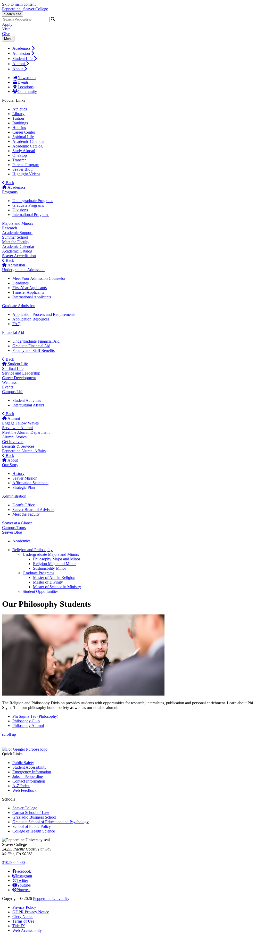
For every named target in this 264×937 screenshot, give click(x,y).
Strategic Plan (23, 487)
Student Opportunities (40, 591)
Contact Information (28, 781)
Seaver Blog (22, 169)
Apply (7, 24)
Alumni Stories (14, 437)
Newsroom (27, 77)
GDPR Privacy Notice (30, 912)
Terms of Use (23, 921)
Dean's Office (23, 505)
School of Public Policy (31, 826)
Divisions (20, 210)
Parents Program (25, 164)
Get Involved (12, 441)
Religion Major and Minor (54, 563)
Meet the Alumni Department (26, 432)
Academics (21, 48)
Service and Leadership (21, 373)
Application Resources (30, 319)
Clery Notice (22, 916)
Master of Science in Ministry (57, 587)
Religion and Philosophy (32, 550)
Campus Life (12, 391)
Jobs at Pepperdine (27, 776)
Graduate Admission (18, 305)
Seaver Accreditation (19, 256)
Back (9, 182)
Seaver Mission (24, 478)
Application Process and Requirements (43, 314)
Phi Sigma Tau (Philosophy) (35, 716)
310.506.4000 (13, 862)
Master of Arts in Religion (54, 577)
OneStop (19, 155)
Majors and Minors (17, 223)
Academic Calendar (28, 141)
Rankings (20, 123)
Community (27, 91)
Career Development (19, 378)
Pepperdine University (51, 898)
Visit (6, 29)
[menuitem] (137, 48)
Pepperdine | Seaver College (25, 9)
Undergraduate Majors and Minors (51, 554)
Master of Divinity (48, 582)
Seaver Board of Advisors (33, 509)
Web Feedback (24, 790)
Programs (10, 192)
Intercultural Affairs (28, 405)
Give (6, 33)
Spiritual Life (23, 137)
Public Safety (23, 762)
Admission (21, 53)
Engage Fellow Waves (20, 423)
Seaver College (24, 808)
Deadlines (20, 283)
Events (23, 82)
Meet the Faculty (15, 242)
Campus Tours (14, 527)
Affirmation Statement (30, 483)
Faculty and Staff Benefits (33, 350)
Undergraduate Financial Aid (36, 341)
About (18, 69)
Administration (14, 496)
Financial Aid (13, 332)
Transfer (19, 160)
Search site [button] (12, 14)
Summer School (15, 237)
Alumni (19, 64)
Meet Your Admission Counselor (38, 278)
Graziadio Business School (34, 817)
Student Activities (26, 400)
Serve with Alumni (17, 428)
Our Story (10, 465)
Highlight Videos (26, 174)
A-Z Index (21, 786)
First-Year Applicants (29, 287)
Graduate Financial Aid (31, 346)
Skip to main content (19, 4)
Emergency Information (31, 772)
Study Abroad (23, 151)
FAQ (16, 324)
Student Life (23, 58)
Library (18, 113)
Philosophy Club (26, 721)
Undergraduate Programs (32, 200)
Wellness (9, 382)
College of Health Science (33, 831)
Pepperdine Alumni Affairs (24, 451)
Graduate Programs (28, 205)
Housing (19, 127)
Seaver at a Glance (17, 523)
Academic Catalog (27, 146)
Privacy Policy (24, 907)
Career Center (23, 132)
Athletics (19, 109)
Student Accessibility (29, 767)
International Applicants (31, 297)
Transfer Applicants (28, 292)
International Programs (30, 214)
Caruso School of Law (30, 812)
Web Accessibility (27, 930)
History (18, 473)
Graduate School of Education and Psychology (50, 822)
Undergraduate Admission (23, 269)
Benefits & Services (18, 446)
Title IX (18, 926)
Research (9, 228)
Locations (26, 87)
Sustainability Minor (49, 568)
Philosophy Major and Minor (56, 559)
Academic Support (17, 232)
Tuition (18, 118)
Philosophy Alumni (28, 725)
